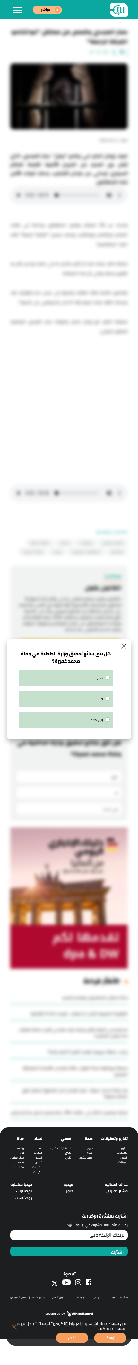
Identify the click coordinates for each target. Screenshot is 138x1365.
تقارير (124, 1148)
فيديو (38, 1157)
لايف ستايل (86, 1157)
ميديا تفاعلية (21, 1184)
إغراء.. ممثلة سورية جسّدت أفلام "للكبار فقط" (87, 1052)
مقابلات (37, 1167)
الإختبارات (24, 1191)
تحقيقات (122, 1153)
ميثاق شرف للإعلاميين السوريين (27, 1297)
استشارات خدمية (60, 1148)
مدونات (123, 1162)
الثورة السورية (33, 552)
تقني (68, 1153)
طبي (90, 1148)
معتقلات (86, 543)
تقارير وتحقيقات (114, 1138)
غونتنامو (117, 552)
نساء (90, 1153)
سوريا (57, 552)
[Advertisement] (69, 408)
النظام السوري (113, 543)
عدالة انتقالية (116, 1184)
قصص (124, 1157)
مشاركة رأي (117, 1191)
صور (69, 1191)
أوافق (110, 1338)
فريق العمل (58, 1297)
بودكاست (23, 1198)
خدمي (66, 1138)
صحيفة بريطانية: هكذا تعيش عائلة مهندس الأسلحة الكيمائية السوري (75, 1071)
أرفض (72, 1338)
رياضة (20, 1148)
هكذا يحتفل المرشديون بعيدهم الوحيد (95, 997)
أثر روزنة (81, 1297)
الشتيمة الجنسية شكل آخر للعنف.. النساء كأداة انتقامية (79, 1013)
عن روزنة (96, 1297)
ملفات (38, 1153)
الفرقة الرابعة (40, 543)
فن (22, 1153)
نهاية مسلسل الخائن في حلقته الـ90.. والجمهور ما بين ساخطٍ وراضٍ (69, 1112)
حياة (20, 1138)
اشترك (117, 1252)
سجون (64, 543)
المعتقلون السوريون (86, 552)
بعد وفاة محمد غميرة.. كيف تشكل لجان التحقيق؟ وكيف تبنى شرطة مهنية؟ (75, 1093)
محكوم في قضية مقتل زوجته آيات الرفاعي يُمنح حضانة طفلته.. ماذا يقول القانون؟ (73, 1032)
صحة (89, 1138)
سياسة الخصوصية (118, 1297)
